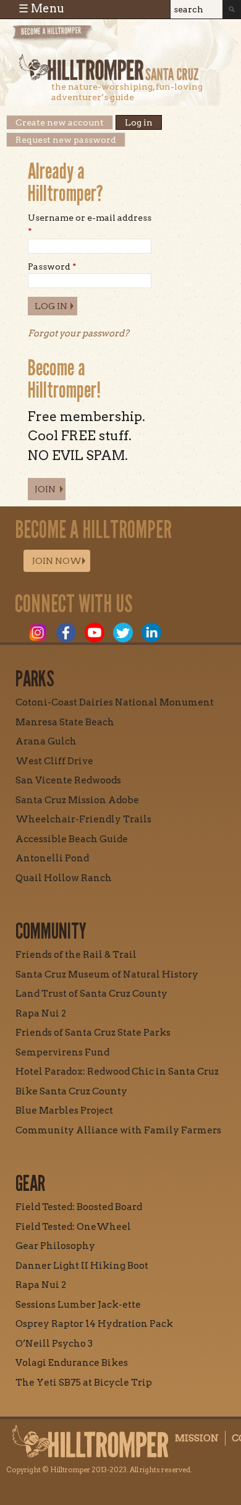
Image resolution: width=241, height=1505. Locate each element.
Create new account (59, 122)
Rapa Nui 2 (40, 1013)
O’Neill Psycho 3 (54, 1343)
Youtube (94, 632)
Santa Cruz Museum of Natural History (106, 974)
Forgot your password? (78, 333)
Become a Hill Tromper (78, 39)
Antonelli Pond (52, 858)
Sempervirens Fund (62, 1052)
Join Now (57, 561)
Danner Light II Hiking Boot (81, 1265)
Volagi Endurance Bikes (71, 1362)
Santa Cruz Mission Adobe (77, 800)
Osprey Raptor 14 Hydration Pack (94, 1323)
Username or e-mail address (89, 224)
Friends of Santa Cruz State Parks (93, 1032)
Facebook (66, 632)
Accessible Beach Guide (71, 839)
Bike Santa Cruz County (71, 1091)
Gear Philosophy (55, 1245)
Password (52, 266)
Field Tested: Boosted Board (78, 1207)
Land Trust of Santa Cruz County (91, 993)
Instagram (38, 632)
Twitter (123, 632)
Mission (197, 1438)
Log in (143, 122)
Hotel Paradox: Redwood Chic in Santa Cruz (117, 1071)
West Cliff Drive (54, 761)
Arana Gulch (46, 741)
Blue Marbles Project (64, 1110)
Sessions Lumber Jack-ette (78, 1304)
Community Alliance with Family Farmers (118, 1130)
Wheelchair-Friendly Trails (83, 819)
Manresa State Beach (64, 722)
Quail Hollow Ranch (63, 878)
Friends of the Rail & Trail (76, 954)
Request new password (65, 140)
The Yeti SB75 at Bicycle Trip (83, 1382)
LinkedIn (151, 632)
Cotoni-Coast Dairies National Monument (114, 702)
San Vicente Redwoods (68, 780)
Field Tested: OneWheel (73, 1226)
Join (45, 489)
